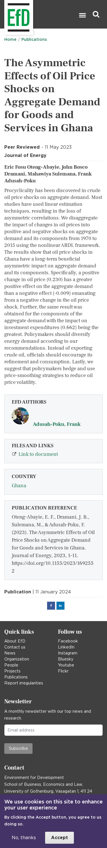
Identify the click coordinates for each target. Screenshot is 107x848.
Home (10, 39)
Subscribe (18, 748)
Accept (59, 837)
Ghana (19, 485)
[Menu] (82, 16)
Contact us (14, 647)
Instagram (67, 653)
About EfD (14, 641)
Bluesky (65, 659)
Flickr (63, 671)
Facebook (68, 641)
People (11, 665)
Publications (34, 39)
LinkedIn (66, 647)
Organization (16, 659)
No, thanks (24, 837)
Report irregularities (23, 683)
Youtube (66, 665)
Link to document (38, 454)
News (9, 653)
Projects (12, 671)
